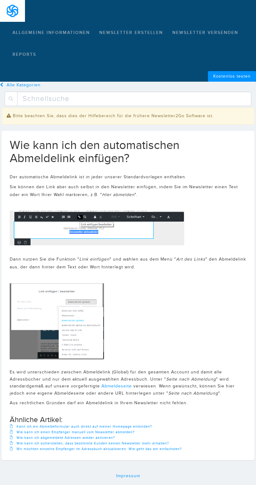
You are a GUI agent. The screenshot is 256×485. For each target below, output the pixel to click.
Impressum (128, 475)
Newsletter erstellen (131, 32)
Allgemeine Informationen (51, 32)
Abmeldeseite (116, 386)
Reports (24, 54)
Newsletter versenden (205, 32)
